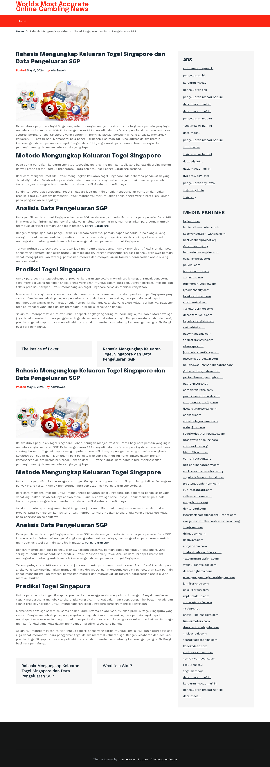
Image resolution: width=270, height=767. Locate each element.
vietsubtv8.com (194, 327)
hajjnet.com (191, 221)
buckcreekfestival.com (199, 283)
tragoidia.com (193, 277)
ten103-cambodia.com (199, 658)
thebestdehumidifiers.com (202, 552)
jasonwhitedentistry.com (201, 352)
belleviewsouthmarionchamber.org (208, 365)
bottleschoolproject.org (200, 240)
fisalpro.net (191, 608)
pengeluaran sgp (97, 225)
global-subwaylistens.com (201, 371)
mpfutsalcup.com (196, 596)
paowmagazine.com (197, 333)
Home (22, 21)
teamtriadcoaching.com (200, 639)
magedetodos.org (195, 502)
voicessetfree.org (195, 446)
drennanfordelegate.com (201, 627)
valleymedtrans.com (197, 496)
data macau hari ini (197, 104)
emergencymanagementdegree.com (209, 577)
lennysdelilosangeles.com (201, 252)
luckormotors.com (196, 621)
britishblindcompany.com (201, 465)
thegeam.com (193, 527)
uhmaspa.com (193, 346)
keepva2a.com (193, 540)
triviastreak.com (195, 633)
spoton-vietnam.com (198, 652)
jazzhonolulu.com (196, 271)
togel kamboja (193, 671)
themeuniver (127, 759)
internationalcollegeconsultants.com (209, 515)
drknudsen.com (194, 533)
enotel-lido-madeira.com (201, 615)
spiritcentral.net (195, 302)
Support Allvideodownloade (157, 759)
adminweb (58, 70)
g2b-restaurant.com (197, 490)
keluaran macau (195, 82)
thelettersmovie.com (198, 340)
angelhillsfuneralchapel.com (203, 477)
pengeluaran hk (194, 75)
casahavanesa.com (196, 258)
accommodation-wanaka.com (204, 233)
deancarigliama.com (197, 571)
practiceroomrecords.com (201, 396)
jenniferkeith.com (196, 583)
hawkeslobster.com (197, 296)
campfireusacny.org (197, 458)
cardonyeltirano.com (198, 390)
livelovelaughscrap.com (200, 408)
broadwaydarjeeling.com (200, 440)
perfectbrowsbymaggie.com (203, 377)
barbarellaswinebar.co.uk (201, 227)
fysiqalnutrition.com (198, 308)
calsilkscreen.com (196, 590)
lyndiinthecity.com (196, 290)
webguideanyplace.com (200, 565)
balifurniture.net (195, 383)
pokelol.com (191, 265)
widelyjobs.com (194, 427)
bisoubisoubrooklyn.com (200, 358)
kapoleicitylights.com (198, 321)
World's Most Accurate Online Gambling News (52, 6)
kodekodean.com (195, 646)
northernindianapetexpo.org (203, 471)
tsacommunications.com (201, 558)
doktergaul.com (194, 508)
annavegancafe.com (197, 602)
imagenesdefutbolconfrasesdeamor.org (211, 521)
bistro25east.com (195, 452)
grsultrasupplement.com (201, 483)
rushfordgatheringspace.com (204, 433)
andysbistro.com (195, 546)
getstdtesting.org (195, 246)
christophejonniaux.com (200, 421)
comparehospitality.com (200, 402)
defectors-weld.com (197, 315)
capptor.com (192, 415)
